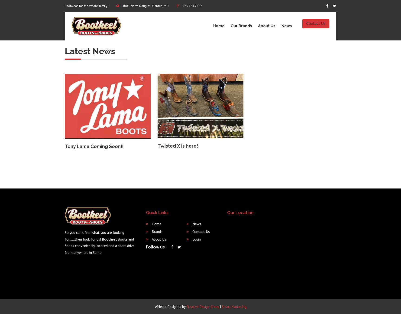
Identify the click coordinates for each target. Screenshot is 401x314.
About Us (266, 26)
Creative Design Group (202, 306)
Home (219, 26)
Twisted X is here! (178, 146)
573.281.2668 (191, 6)
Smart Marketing (234, 306)
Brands (157, 231)
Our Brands (241, 26)
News (286, 26)
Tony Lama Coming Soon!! (94, 146)
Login (196, 239)
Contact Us (316, 23)
